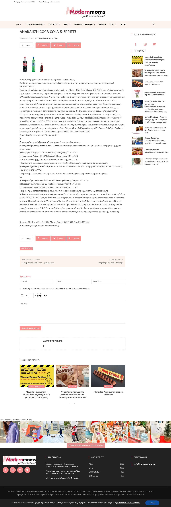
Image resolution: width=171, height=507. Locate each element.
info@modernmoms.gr (145, 464)
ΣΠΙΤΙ (112, 24)
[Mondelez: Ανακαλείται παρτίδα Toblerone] (108, 376)
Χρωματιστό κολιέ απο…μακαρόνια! (38, 263)
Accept (152, 503)
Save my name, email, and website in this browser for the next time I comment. (56, 288)
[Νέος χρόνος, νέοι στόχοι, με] (75, 432)
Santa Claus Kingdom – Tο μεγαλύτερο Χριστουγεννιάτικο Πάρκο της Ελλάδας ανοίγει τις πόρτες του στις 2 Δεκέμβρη (156, 106)
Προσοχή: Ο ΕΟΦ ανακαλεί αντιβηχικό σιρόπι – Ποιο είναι (155, 130)
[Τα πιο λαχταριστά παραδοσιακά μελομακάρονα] (137, 151)
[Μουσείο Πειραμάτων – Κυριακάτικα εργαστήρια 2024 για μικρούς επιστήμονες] (37, 376)
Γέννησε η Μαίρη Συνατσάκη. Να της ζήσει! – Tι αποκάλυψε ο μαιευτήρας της (156, 161)
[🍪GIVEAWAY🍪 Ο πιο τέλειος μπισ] (117, 432)
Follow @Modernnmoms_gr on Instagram (87, 445)
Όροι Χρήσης (43, 2)
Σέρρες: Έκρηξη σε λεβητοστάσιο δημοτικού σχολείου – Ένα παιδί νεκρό (155, 140)
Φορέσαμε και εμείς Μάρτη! (110, 263)
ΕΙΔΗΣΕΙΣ (72, 387)
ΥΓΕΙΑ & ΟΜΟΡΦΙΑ (34, 24)
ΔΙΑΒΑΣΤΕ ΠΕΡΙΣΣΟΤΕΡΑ (128, 503)
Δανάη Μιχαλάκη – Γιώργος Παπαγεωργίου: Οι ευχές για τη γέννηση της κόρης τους (156, 119)
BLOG (123, 24)
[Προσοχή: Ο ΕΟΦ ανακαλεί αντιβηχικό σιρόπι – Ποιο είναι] (137, 130)
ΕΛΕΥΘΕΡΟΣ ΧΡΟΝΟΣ (83, 24)
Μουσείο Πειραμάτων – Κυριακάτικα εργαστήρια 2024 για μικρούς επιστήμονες (36, 395)
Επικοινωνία (55, 2)
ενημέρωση (26, 249)
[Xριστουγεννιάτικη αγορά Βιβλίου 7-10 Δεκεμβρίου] (137, 94)
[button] (153, 24)
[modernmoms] (85, 12)
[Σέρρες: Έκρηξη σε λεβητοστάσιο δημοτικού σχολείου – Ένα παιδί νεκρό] (137, 141)
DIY (17, 24)
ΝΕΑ (66, 24)
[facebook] (43, 345)
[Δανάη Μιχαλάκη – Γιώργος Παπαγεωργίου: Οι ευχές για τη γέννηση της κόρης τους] (137, 120)
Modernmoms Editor (48, 39)
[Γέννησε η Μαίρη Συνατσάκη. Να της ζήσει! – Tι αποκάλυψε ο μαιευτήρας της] (137, 161)
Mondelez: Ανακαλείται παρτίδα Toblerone (62, 478)
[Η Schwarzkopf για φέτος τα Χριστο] (139, 432)
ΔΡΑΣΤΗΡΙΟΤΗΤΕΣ (36, 387)
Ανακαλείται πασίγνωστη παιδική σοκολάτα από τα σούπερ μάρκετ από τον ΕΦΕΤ (72, 395)
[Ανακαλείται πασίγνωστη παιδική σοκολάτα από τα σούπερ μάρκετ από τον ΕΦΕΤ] (73, 376)
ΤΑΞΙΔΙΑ (102, 24)
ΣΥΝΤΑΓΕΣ (53, 24)
